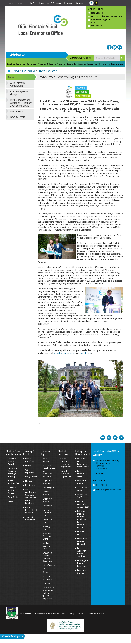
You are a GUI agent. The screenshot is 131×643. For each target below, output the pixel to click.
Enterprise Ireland (82, 571)
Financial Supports (66, 64)
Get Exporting (29, 471)
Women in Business (81, 481)
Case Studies (13, 497)
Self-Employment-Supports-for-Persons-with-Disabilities (31, 496)
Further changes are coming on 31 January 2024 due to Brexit (21, 103)
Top (121, 437)
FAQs (32, 3)
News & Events (17, 117)
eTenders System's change (19, 93)
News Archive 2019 (47, 71)
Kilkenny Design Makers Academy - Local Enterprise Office (82, 519)
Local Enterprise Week (82, 474)
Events (28, 465)
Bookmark (115, 437)
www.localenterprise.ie (64, 353)
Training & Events (47, 64)
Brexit (45, 572)
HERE (93, 22)
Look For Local (81, 532)
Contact (79, 3)
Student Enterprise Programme (65, 474)
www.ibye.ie (85, 353)
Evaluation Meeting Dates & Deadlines (47, 557)
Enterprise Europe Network (82, 541)
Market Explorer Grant (46, 546)
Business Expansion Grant (47, 536)
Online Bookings (29, 459)
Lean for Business (47, 493)
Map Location (98, 13)
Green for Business (47, 500)
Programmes (31, 477)
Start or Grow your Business (21, 64)
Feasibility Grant (47, 521)
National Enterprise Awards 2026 (83, 504)
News (69, 3)
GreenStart (48, 505)
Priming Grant (46, 528)
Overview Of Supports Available (13, 461)
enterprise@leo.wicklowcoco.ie (106, 16)
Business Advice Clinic (13, 481)
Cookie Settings (11, 636)
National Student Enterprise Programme (65, 462)
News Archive (28, 71)
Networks (29, 481)
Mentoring (30, 485)
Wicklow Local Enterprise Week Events (83, 462)
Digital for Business (47, 481)
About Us (22, 3)
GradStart (47, 583)
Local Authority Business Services (81, 552)
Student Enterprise (87, 64)
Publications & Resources (50, 3)
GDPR (10, 501)
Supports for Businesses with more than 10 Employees (48, 593)
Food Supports (47, 459)
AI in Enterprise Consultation (17, 84)
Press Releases (17, 111)
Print (102, 437)
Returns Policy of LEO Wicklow (31, 510)
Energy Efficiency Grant (47, 513)
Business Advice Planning (12, 490)
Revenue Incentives (47, 577)
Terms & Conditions (30, 518)
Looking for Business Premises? (82, 563)
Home (10, 3)
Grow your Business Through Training (13, 472)
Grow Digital (48, 487)
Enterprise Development (111, 64)
